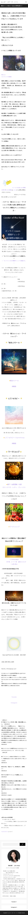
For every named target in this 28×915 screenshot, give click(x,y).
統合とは (3, 74)
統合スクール (14, 380)
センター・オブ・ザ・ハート (13, 912)
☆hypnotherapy (14, 437)
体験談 (14, 443)
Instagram (14, 703)
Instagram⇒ (14, 907)
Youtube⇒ (14, 901)
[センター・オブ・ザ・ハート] (12, 2)
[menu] (26, 2)
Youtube (14, 697)
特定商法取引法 (4, 831)
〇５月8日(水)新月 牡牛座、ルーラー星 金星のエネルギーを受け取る (14, 562)
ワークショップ (14, 526)
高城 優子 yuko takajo (14, 865)
